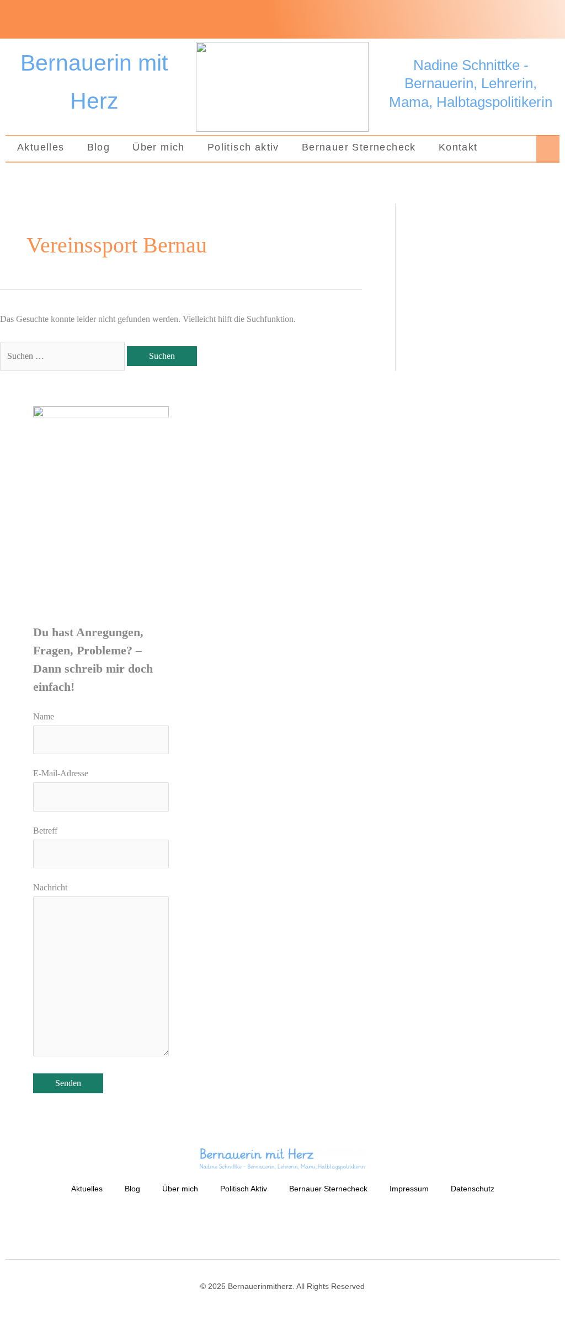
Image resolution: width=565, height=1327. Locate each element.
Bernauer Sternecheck (359, 147)
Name (43, 716)
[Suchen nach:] (63, 356)
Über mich (158, 147)
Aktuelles (41, 147)
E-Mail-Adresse (60, 773)
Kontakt (458, 147)
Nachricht (50, 887)
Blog (98, 147)
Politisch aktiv (243, 147)
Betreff (45, 830)
